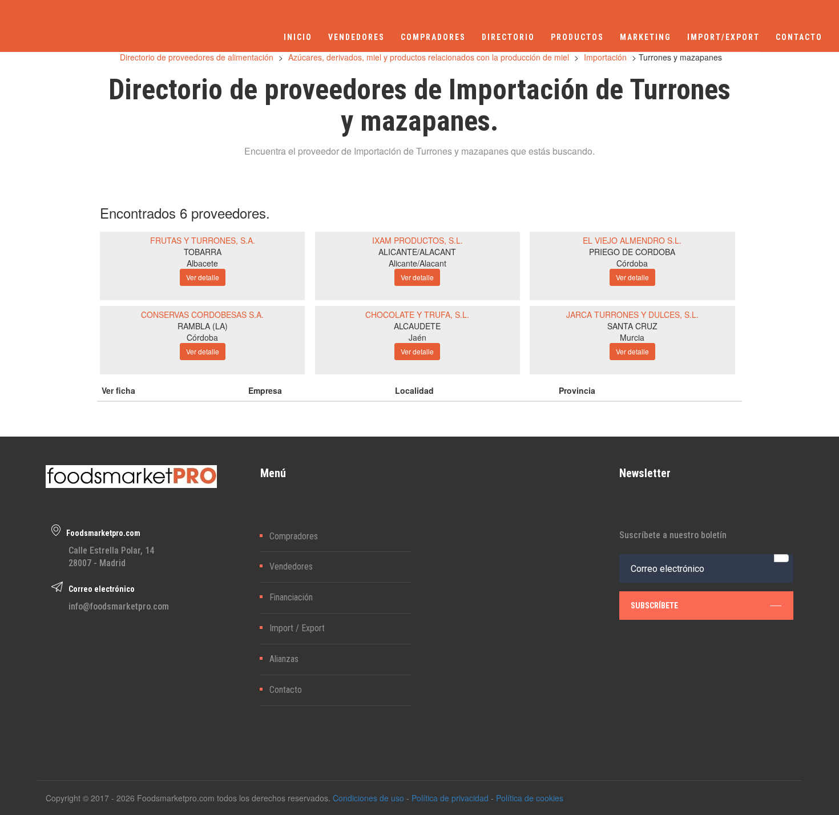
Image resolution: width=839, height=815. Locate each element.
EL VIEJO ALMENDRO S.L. (632, 240)
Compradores (293, 536)
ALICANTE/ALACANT (417, 251)
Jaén (417, 337)
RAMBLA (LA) (203, 326)
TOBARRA (202, 251)
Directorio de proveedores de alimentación (196, 57)
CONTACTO (799, 37)
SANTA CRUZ (632, 326)
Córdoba (632, 263)
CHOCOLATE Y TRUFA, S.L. (417, 314)
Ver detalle (202, 277)
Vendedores (291, 566)
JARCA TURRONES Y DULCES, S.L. (632, 314)
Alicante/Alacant (417, 263)
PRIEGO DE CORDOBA (632, 251)
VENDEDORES (356, 37)
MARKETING (645, 37)
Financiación (291, 597)
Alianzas (284, 658)
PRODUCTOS (577, 37)
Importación (605, 57)
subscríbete (654, 605)
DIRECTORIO (508, 37)
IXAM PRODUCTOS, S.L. (417, 240)
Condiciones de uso (368, 798)
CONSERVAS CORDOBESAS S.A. (202, 314)
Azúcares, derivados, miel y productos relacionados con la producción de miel (428, 57)
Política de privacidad (450, 798)
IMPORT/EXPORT (723, 37)
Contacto (285, 689)
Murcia (632, 337)
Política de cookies (529, 798)
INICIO (298, 37)
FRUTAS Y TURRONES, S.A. (202, 240)
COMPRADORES (433, 37)
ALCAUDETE (417, 326)
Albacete (202, 263)
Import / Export (297, 628)
